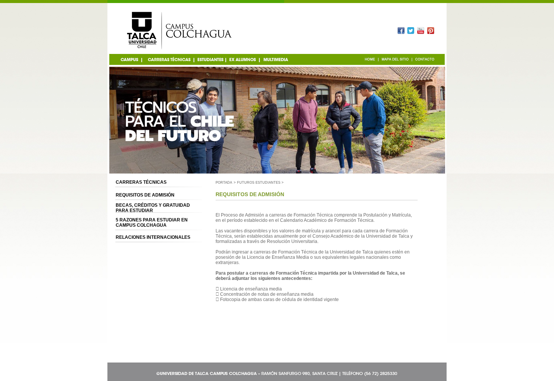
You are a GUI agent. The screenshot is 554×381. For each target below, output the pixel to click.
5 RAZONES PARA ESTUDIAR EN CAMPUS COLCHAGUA (152, 222)
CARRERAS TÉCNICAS (141, 182)
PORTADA (224, 182)
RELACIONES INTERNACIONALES (153, 237)
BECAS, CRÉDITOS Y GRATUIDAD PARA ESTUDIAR (153, 208)
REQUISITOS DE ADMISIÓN (145, 195)
